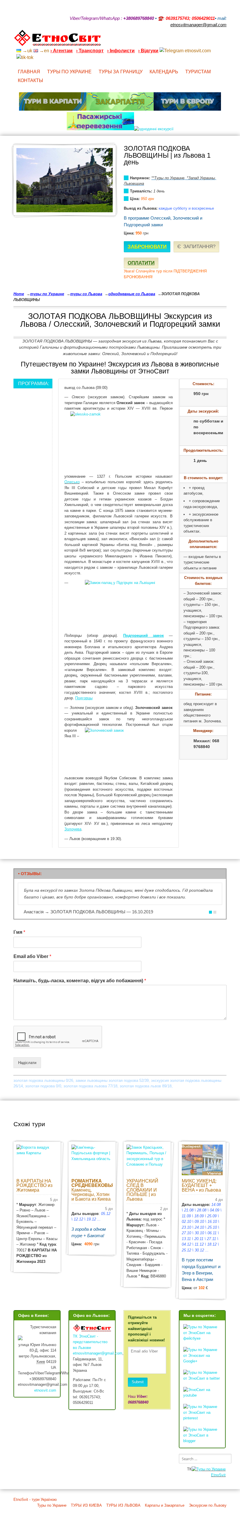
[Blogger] (224, 40)
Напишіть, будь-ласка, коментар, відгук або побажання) (79, 980)
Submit (138, 1382)
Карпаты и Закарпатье (164, 1505)
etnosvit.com (45, 1390)
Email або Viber (32, 956)
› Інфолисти (121, 50)
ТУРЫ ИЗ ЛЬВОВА (123, 1505)
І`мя (19, 932)
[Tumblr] (209, 40)
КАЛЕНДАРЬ (164, 71)
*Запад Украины (201, 178)
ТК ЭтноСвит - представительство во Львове (90, 1342)
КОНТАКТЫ (30, 80)
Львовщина (134, 183)
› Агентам (61, 50)
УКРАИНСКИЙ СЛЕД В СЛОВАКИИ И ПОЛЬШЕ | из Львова (142, 1190)
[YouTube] (193, 40)
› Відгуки (148, 50)
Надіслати (27, 1062)
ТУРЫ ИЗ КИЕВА (86, 1505)
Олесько (72, 482)
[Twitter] (216, 40)
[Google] (186, 40)
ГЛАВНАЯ (29, 71)
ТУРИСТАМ (198, 71)
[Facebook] (201, 40)
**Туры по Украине (167, 178)
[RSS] (178, 40)
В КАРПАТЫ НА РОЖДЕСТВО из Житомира (34, 1185)
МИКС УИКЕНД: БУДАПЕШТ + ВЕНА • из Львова (201, 1185)
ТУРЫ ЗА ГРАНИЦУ (121, 71)
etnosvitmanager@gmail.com (97, 1353)
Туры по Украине (51, 1505)
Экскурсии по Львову (208, 1505)
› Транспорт (90, 50)
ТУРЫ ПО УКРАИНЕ (69, 71)
